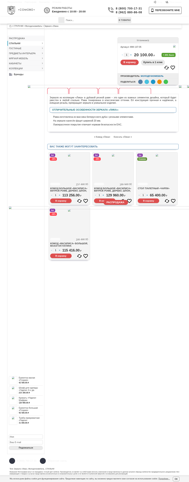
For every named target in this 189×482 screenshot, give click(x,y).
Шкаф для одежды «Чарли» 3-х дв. (28, 388)
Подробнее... (164, 479)
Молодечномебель (152, 76)
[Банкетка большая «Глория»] (13, 411)
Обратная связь (57, 460)
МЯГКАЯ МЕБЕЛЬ (18, 58)
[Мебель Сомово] (21, 10)
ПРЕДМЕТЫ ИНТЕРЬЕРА (22, 53)
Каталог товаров (17, 21)
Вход (159, 2)
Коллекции (45, 20)
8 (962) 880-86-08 (128, 12)
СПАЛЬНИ (14, 43)
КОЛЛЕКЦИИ (16, 68)
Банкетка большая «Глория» (28, 409)
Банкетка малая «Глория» (27, 378)
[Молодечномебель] (174, 46)
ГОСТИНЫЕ (15, 48)
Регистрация (176, 2)
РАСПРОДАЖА (17, 38)
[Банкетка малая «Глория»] (13, 380)
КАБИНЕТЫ (15, 63)
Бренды (18, 74)
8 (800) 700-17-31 (128, 8)
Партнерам (30, 2)
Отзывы (56, 2)
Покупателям (14, 2)
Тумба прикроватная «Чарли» (29, 419)
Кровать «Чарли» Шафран (27, 398)
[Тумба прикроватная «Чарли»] (13, 421)
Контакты (44, 2)
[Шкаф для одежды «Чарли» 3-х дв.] (13, 390)
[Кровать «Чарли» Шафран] (13, 400)
